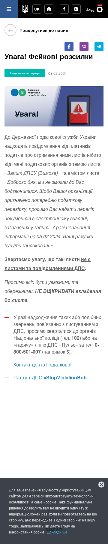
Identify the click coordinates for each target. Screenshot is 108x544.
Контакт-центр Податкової (42, 364)
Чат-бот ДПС (51, 377)
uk (37, 9)
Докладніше (57, 531)
